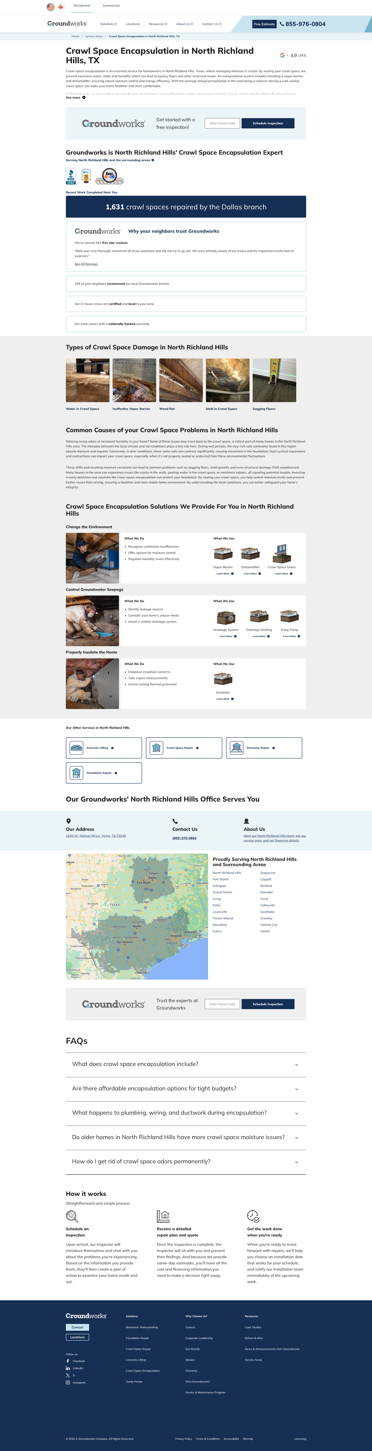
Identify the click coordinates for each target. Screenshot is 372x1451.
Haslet (265, 931)
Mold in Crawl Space (221, 409)
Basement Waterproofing (142, 1327)
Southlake (267, 912)
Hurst (264, 899)
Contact (77, 1327)
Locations (133, 24)
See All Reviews (86, 264)
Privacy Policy (183, 1439)
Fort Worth (220, 879)
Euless (217, 931)
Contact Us (210, 24)
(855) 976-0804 (184, 838)
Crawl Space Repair (138, 1349)
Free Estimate (264, 24)
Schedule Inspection (268, 123)
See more (74, 97)
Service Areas (94, 36)
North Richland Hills (227, 873)
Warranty (191, 1370)
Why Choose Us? (196, 1316)
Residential (82, 5)
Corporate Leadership (199, 1338)
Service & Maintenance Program (205, 1392)
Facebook (79, 1361)
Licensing (300, 1439)
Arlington (219, 886)
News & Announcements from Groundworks (272, 1349)
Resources (156, 24)
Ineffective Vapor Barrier (131, 409)
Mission (190, 1360)
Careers (190, 1327)
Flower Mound (223, 918)
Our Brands (192, 1349)
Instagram (79, 1382)
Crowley (266, 918)
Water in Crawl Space (82, 409)
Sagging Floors (264, 409)
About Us (183, 24)
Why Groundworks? (197, 1381)
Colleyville (267, 905)
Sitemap (248, 1439)
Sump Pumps (134, 1381)
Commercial (111, 5)
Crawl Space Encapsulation (143, 1370)
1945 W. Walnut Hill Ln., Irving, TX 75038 (96, 836)
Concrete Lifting (136, 1360)
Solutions (107, 24)
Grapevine (268, 873)
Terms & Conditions (208, 1439)
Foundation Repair (137, 1338)
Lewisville (220, 912)
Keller (217, 905)
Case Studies (253, 1327)
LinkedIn (78, 1368)
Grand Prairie (222, 892)
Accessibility (231, 1439)
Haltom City (269, 925)
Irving (217, 899)
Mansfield (220, 925)
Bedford (266, 886)
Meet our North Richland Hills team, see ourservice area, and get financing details (275, 838)
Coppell (265, 879)
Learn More (223, 573)
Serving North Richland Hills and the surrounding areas (108, 160)
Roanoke (266, 892)
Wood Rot (167, 409)
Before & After (254, 1338)
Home (75, 36)
